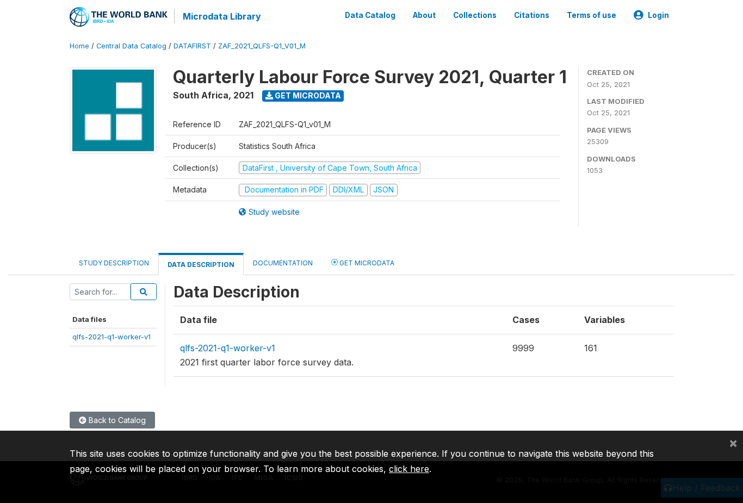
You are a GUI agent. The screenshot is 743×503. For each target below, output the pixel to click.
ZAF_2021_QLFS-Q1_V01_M (262, 46)
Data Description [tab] (201, 264)
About (424, 15)
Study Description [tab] (114, 263)
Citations (531, 15)
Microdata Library (222, 16)
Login (658, 15)
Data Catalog (370, 15)
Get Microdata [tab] (366, 263)
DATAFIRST (192, 46)
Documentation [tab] (283, 263)
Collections (475, 15)
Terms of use (591, 15)
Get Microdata (307, 95)
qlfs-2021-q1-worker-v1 (111, 336)
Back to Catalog (116, 420)
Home (79, 46)
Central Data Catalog (131, 46)
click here (409, 468)
